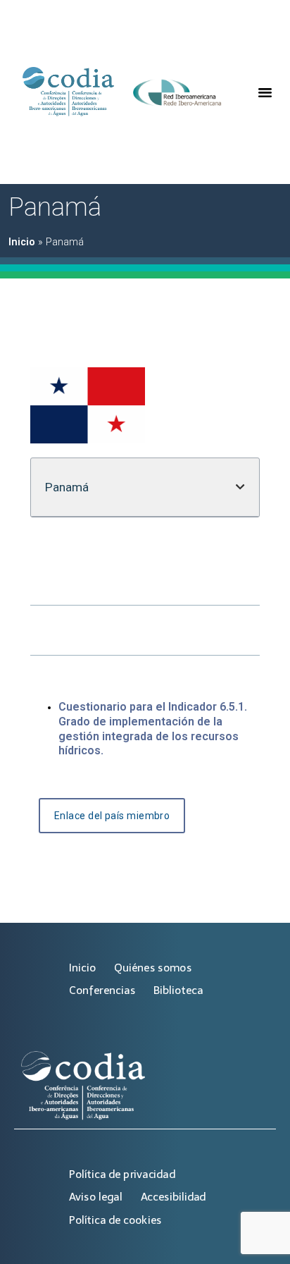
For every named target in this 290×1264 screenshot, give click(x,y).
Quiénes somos (152, 967)
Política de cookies (115, 1220)
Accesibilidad (173, 1196)
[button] (264, 92)
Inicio (21, 242)
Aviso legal (95, 1196)
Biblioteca (178, 990)
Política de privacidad (122, 1174)
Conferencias (102, 990)
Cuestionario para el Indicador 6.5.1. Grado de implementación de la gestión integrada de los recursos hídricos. (152, 728)
